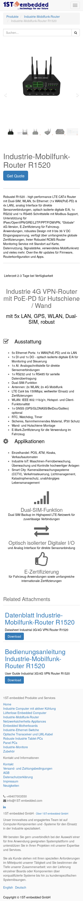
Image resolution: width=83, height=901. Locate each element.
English (8, 887)
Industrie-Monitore (15, 747)
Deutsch (20, 887)
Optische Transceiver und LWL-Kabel (28, 734)
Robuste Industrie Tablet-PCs (23, 738)
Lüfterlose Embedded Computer (24, 713)
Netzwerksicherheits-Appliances (24, 721)
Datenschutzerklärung (18, 777)
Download (14, 636)
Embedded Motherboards (20, 725)
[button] (7, 92)
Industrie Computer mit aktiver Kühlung (29, 708)
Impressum (10, 781)
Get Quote (15, 175)
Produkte (12, 16)
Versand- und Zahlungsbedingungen (27, 768)
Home (7, 704)
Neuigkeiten (11, 785)
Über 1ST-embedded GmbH (52, 813)
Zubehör (9, 751)
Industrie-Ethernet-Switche (21, 730)
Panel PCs (10, 743)
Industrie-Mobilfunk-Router (42, 16)
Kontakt (8, 764)
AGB (6, 772)
